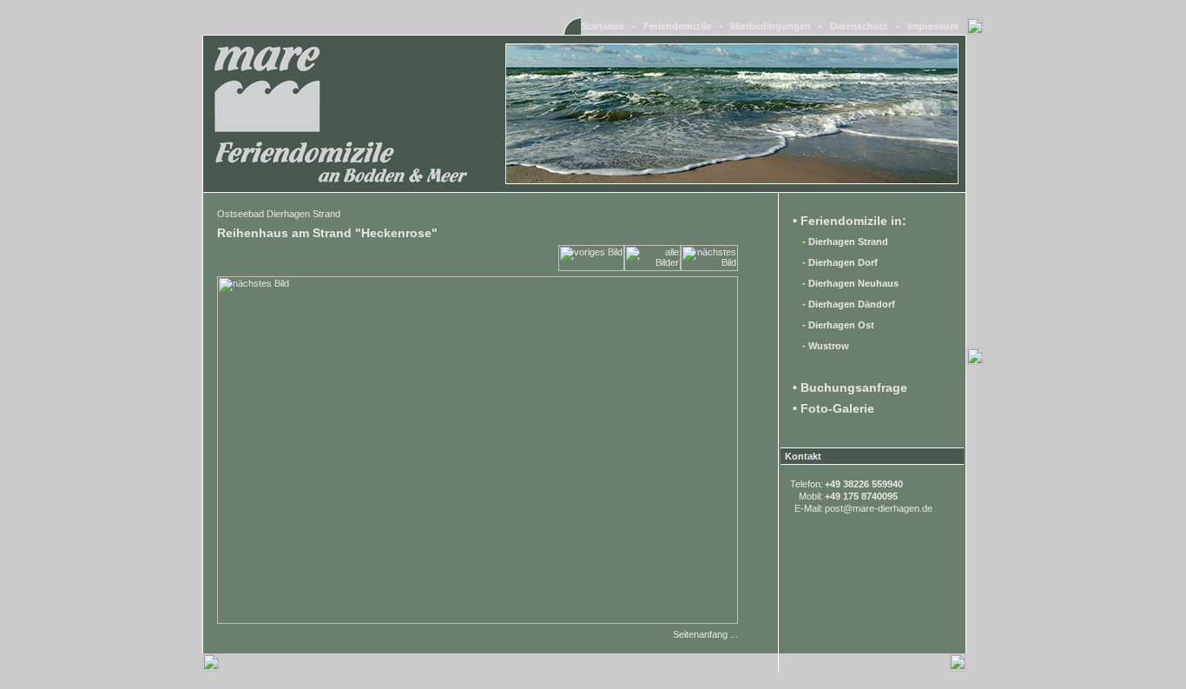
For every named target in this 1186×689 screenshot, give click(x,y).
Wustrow (828, 346)
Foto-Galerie (837, 408)
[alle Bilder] (652, 267)
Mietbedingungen (770, 26)
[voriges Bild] (591, 267)
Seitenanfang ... (705, 634)
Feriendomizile (677, 26)
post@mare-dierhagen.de (878, 508)
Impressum (933, 26)
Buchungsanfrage (854, 387)
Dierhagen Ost (841, 325)
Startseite (602, 26)
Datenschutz (859, 26)
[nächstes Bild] (709, 267)
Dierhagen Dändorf (851, 304)
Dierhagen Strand (848, 241)
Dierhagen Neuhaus (853, 283)
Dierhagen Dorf (843, 262)
